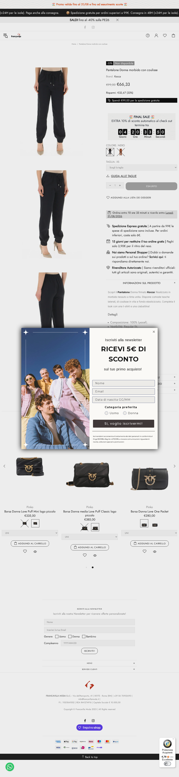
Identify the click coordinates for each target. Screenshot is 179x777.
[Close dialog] (154, 332)
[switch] (167, 764)
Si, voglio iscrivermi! (124, 423)
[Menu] (173, 740)
